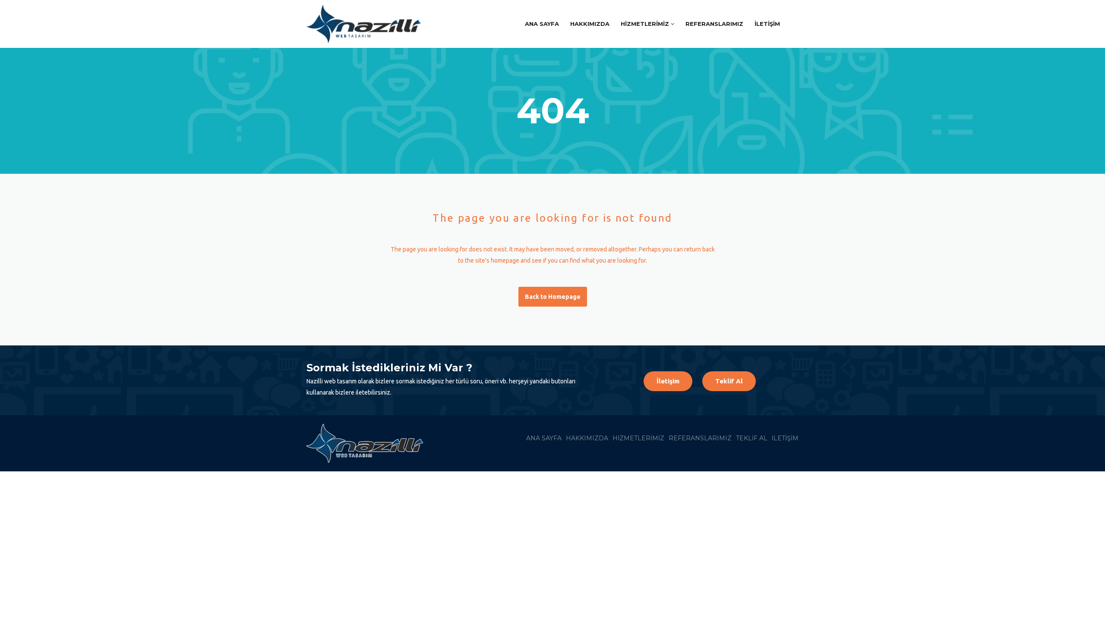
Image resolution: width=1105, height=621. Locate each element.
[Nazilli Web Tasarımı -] (367, 24)
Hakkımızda (589, 23)
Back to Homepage (553, 296)
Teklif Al (729, 381)
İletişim (767, 23)
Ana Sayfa (542, 23)
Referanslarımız (714, 23)
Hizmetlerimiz (645, 23)
